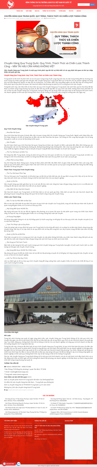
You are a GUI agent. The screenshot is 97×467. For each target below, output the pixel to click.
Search (92, 4)
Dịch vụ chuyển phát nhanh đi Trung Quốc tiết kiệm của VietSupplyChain (29, 379)
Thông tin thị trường (49, 10)
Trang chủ (19, 10)
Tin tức (71, 10)
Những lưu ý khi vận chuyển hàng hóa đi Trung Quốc (22, 387)
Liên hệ (78, 10)
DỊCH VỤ (37, 10)
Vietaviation (31, 390)
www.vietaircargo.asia (20, 374)
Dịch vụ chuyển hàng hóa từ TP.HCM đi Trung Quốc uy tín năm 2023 (27, 385)
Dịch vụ (23, 18)
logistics (25, 390)
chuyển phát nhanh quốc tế (15, 390)
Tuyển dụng (62, 10)
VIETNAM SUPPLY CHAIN (13, 18)
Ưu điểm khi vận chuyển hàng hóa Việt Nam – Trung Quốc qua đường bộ (29, 382)
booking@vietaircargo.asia (19, 372)
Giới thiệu (29, 10)
